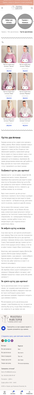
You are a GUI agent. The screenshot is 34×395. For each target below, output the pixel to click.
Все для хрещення (6, 349)
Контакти (20, 353)
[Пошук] (32, 8)
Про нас (20, 356)
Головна (4, 32)
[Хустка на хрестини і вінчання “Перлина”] (9, 109)
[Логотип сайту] (17, 8)
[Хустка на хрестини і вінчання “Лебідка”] (25, 54)
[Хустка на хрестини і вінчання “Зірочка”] (9, 54)
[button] (7, 60)
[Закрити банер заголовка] (32, 2)
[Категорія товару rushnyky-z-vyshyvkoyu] (25, 21)
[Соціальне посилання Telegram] (9, 340)
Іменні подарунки (6, 356)
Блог (19, 349)
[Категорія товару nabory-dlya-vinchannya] (9, 21)
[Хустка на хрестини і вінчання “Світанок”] (25, 109)
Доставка (20, 360)
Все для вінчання (13, 32)
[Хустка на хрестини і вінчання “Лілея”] (9, 81)
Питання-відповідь (23, 363)
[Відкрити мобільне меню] (2, 8)
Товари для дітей (6, 360)
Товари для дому (6, 363)
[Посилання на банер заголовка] (17, 2)
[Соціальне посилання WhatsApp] (5, 340)
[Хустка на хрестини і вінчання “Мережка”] (25, 81)
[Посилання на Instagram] (2, 340)
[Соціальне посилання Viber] (12, 340)
